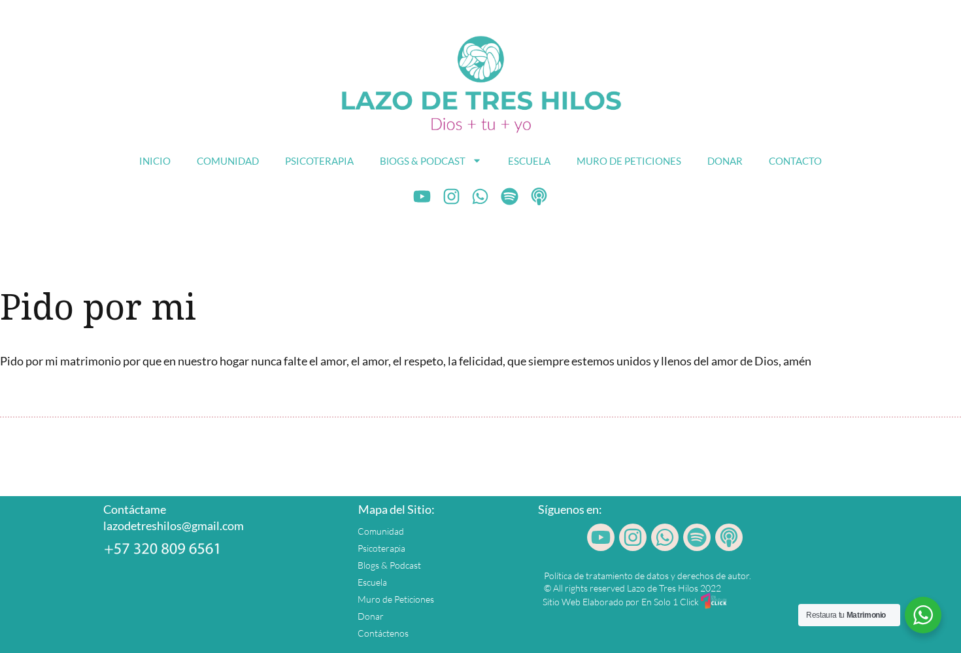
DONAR (725, 161)
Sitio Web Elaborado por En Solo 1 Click (621, 601)
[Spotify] (509, 196)
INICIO (155, 161)
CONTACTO (795, 161)
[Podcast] (539, 196)
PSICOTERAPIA (319, 161)
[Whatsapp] (480, 196)
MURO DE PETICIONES (629, 161)
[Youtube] (422, 196)
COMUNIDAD (228, 161)
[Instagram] (451, 196)
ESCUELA (529, 161)
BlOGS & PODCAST (422, 161)
